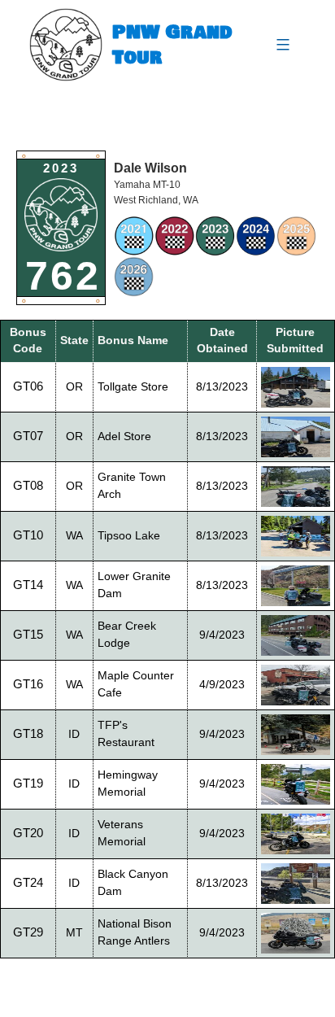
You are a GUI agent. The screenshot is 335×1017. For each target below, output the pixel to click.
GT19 (28, 783)
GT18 (28, 733)
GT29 (28, 932)
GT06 (28, 386)
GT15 (28, 634)
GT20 (28, 833)
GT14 (28, 584)
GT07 (28, 436)
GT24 (28, 882)
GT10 (28, 535)
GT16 (28, 684)
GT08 (28, 485)
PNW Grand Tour (172, 44)
